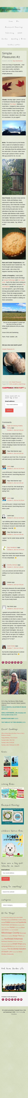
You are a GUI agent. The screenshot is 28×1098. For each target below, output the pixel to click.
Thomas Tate (15, 951)
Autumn (15, 917)
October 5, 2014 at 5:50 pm (15, 430)
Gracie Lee (8, 925)
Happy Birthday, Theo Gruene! (9, 737)
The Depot (13, 104)
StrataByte (14, 1014)
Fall (17, 922)
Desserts (13, 922)
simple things (21, 384)
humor (12, 927)
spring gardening (6, 946)
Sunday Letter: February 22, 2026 (10, 745)
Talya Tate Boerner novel (20, 946)
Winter (20, 951)
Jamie (9, 466)
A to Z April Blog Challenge (7, 917)
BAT (18, 917)
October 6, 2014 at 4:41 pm (15, 608)
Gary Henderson (12, 547)
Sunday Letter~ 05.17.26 (7, 740)
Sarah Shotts (11, 646)
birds (10, 384)
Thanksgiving (4, 949)
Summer (13, 946)
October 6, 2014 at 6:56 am (15, 534)
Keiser (23, 927)
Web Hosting (19, 1012)
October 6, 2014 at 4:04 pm (15, 584)
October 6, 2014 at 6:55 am (15, 483)
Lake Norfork (5, 930)
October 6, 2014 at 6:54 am (15, 453)
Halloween (14, 925)
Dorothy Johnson (12, 565)
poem (18, 941)
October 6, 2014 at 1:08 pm (15, 567)
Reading (20, 941)
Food (3, 925)
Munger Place (17, 936)
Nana (23, 935)
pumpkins (15, 384)
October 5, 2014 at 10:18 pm (15, 468)
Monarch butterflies (8, 935)
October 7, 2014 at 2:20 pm (15, 648)
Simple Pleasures (16, 382)
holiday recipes (4, 927)
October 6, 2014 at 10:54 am (15, 549)
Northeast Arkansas (13, 939)
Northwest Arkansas (7, 941)
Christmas (14, 919)
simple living (9, 944)
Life (10, 382)
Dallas (7, 922)
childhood (9, 919)
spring (24, 944)
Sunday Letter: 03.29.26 (7, 742)
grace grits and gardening (14, 9)
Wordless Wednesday (7, 954)
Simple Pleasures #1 (8, 349)
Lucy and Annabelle (13, 929)
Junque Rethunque (9, 280)
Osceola (14, 941)
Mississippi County (10, 932)
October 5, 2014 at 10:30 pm (15, 518)
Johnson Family (18, 927)
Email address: (10, 401)
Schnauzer (3, 944)
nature (2, 939)
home (8, 927)
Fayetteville (22, 922)
